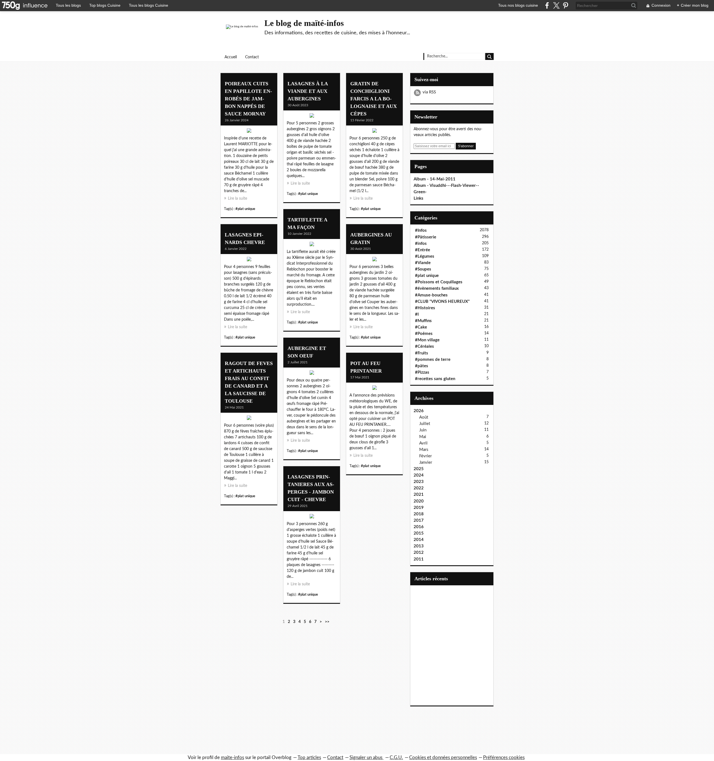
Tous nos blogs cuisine (518, 5)
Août (423, 417)
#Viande (423, 263)
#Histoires (425, 308)
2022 (419, 488)
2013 (419, 546)
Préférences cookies (504, 757)
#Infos (421, 230)
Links (418, 198)
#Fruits (421, 353)
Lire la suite (237, 198)
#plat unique (245, 209)
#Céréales (424, 346)
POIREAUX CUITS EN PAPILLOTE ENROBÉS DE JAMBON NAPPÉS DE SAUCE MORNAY (248, 99)
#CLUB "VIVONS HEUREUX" (442, 301)
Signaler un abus (366, 757)
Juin (422, 430)
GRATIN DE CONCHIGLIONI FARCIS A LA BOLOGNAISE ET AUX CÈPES (373, 99)
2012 (419, 552)
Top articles (309, 757)
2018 (419, 514)
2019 (419, 508)
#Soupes (423, 269)
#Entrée (422, 250)
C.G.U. (396, 757)
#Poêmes (424, 334)
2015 (419, 533)
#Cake (421, 327)
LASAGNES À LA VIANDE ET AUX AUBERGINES (308, 91)
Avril (423, 443)
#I (417, 314)
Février (425, 456)
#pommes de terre (432, 359)
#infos (421, 243)
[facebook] (547, 5)
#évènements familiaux (437, 288)
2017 (419, 520)
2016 (419, 527)
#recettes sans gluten (435, 379)
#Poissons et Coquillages (438, 282)
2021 (419, 494)
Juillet (424, 424)
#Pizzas (422, 372)
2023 (419, 482)
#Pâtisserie (425, 237)
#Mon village (427, 340)
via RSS (429, 92)
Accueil (231, 57)
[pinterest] (565, 5)
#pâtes (421, 366)
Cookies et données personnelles (443, 757)
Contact (252, 57)
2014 (419, 540)
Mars (423, 450)
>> (327, 622)
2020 (419, 501)
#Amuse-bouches (431, 295)
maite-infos (232, 757)
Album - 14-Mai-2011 (434, 179)
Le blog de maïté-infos (304, 23)
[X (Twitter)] (556, 5)
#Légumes (424, 256)
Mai (422, 437)
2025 (419, 469)
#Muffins (423, 321)
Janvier (425, 462)
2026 (419, 411)
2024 (419, 475)
